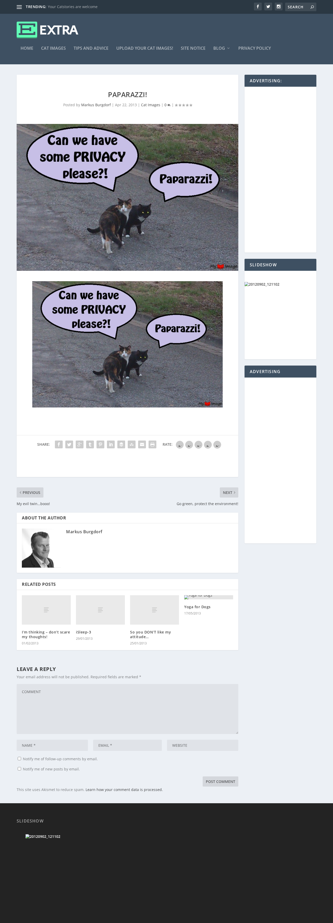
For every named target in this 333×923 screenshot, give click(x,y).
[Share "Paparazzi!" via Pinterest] (100, 444)
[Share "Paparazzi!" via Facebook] (59, 444)
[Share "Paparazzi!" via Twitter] (69, 444)
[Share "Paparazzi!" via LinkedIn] (111, 444)
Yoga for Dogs (197, 606)
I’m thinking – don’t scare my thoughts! (46, 634)
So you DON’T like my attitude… (150, 634)
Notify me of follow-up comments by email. (60, 758)
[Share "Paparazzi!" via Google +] (79, 444)
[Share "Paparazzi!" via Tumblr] (90, 444)
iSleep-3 (83, 632)
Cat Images (53, 48)
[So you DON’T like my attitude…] (154, 610)
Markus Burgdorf (96, 104)
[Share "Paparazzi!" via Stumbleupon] (131, 444)
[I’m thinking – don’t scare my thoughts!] (46, 610)
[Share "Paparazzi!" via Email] (142, 444)
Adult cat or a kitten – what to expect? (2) (83, 6)
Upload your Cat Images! (144, 48)
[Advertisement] (111, 465)
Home (27, 48)
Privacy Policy (254, 48)
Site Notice (193, 48)
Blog (219, 48)
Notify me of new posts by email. (51, 769)
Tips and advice (91, 48)
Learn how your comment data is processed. (124, 789)
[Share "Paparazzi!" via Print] (152, 444)
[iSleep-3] (100, 610)
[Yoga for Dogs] (208, 597)
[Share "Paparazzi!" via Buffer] (121, 444)
